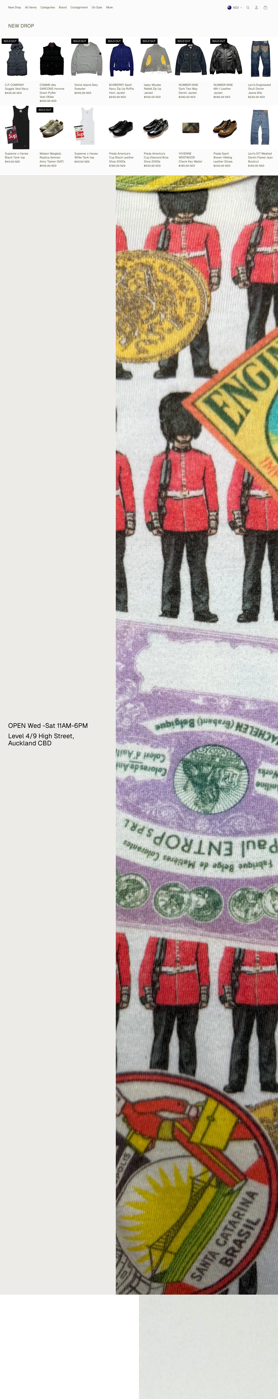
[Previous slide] (3, 58)
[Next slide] (31, 58)
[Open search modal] (247, 7)
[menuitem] (109, 7)
